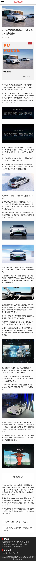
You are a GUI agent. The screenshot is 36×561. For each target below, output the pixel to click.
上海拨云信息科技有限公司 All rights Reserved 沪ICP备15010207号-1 (18, 558)
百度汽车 (15, 553)
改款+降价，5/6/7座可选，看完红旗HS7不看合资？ (18, 529)
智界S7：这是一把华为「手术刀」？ (17, 522)
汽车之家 (4, 553)
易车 (10, 553)
